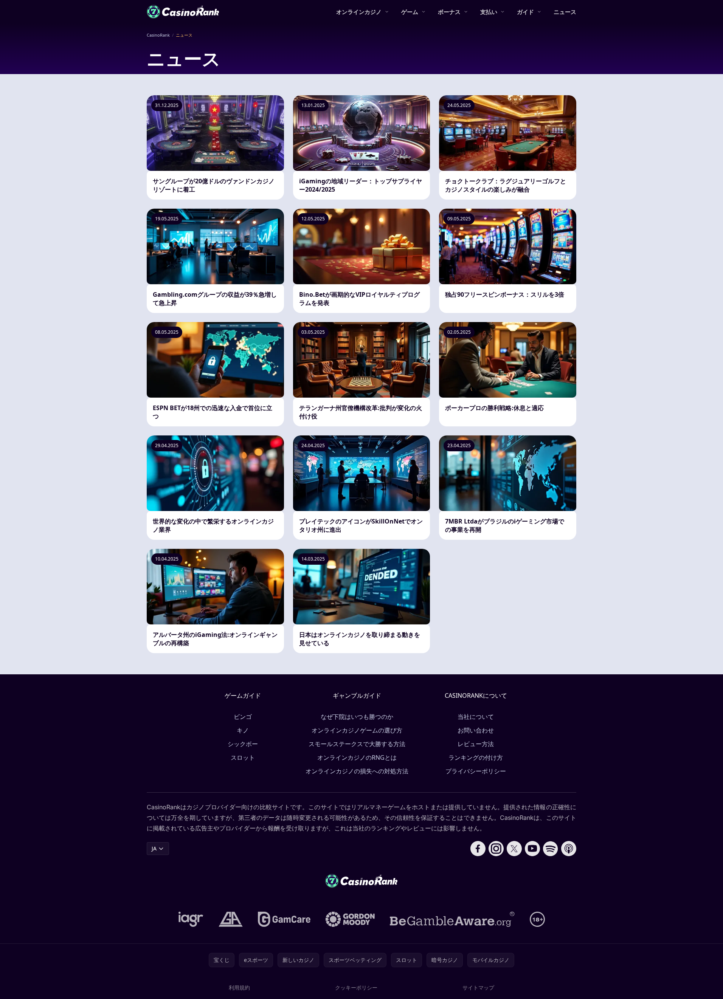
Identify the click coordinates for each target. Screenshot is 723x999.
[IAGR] (190, 919)
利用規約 (239, 987)
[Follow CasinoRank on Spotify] (550, 848)
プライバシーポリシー (475, 771)
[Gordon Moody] (350, 919)
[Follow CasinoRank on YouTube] (532, 848)
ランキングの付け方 (475, 757)
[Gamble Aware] (452, 919)
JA (154, 848)
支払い (488, 11)
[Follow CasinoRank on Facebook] (478, 848)
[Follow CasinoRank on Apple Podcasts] (568, 848)
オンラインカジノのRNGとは (357, 757)
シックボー (243, 744)
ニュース (565, 11)
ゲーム (409, 11)
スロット (243, 757)
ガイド (525, 11)
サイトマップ (478, 987)
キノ (243, 730)
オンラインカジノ (359, 11)
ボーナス (449, 11)
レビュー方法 (476, 744)
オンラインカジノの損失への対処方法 (357, 771)
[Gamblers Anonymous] (231, 919)
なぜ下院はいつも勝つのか (357, 716)
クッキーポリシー (356, 987)
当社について (476, 716)
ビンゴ (243, 716)
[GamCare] (284, 919)
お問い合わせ (476, 730)
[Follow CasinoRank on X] (514, 848)
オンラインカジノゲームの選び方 (357, 730)
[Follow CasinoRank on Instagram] (496, 848)
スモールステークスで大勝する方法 (357, 744)
